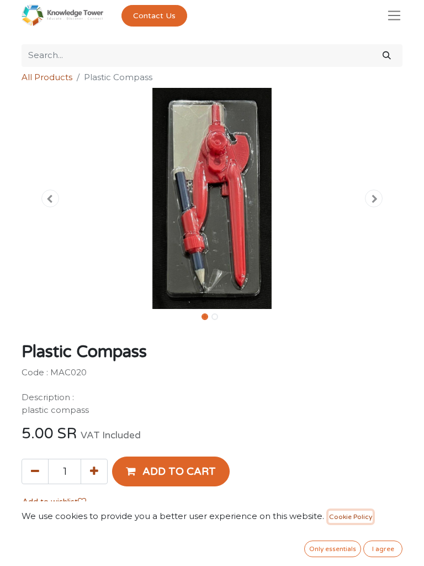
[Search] (386, 55)
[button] (50, 198)
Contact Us (154, 15)
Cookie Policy (350, 517)
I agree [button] (383, 549)
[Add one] (94, 471)
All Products (47, 77)
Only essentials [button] (332, 549)
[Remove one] (35, 471)
